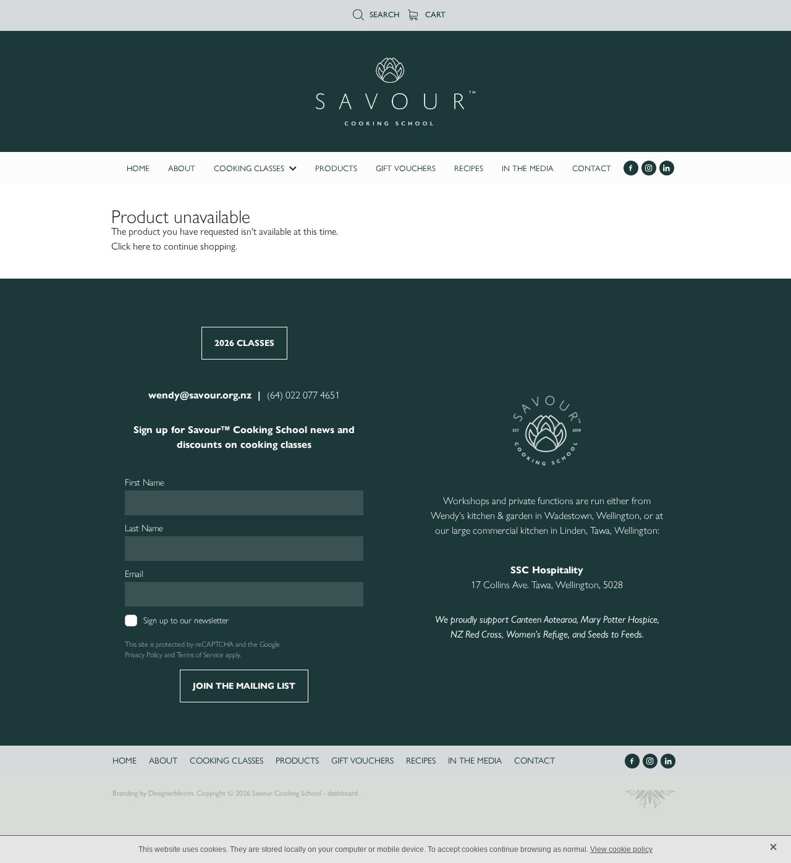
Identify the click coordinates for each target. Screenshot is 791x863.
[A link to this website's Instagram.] (648, 168)
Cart (434, 14)
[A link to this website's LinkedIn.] (666, 168)
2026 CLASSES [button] (244, 343)
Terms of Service (200, 654)
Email (134, 574)
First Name (144, 482)
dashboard (343, 793)
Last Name (144, 528)
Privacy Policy (144, 654)
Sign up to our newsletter (186, 620)
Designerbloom (170, 793)
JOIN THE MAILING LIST (244, 686)
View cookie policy (621, 849)
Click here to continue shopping (173, 246)
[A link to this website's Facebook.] (631, 168)
